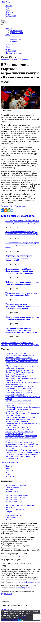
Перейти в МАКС (8, 609)
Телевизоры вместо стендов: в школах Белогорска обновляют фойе (21, 294)
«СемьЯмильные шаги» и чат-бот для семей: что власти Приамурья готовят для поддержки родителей (22, 409)
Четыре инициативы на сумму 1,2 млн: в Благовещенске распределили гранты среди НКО (20, 344)
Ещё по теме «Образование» (18, 215)
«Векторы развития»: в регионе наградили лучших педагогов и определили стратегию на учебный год (21, 330)
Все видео (14, 37)
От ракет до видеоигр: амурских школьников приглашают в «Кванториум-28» (18, 258)
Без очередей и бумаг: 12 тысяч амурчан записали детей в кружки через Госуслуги (22, 222)
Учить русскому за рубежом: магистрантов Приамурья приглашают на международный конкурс (21, 306)
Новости (8, 6)
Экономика (9, 520)
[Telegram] (11, 210)
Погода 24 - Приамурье (14, 509)
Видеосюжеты (15, 39)
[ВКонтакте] (2, 210)
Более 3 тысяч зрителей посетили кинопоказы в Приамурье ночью (18, 429)
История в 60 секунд (13, 491)
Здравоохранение (12, 487)
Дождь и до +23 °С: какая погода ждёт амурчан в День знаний (20, 373)
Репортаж (9, 512)
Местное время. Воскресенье (16, 495)
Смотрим (9, 12)
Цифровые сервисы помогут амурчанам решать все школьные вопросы (22, 283)
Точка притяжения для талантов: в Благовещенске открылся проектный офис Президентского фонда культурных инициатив (21, 445)
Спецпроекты (10, 517)
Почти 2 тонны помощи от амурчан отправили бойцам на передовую (19, 387)
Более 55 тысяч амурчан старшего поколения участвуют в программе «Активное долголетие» (18, 393)
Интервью (9, 489)
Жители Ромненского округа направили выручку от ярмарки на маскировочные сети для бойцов (21, 438)
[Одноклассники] (5, 210)
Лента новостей (16, 31)
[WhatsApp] (8, 210)
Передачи (13, 41)
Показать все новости (9, 462)
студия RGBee (6, 594)
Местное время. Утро (13, 499)
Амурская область (8, 206)
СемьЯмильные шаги (13, 515)
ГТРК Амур (5, 2)
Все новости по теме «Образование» (15, 59)
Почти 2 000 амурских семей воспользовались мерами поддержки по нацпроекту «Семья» (20, 378)
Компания (9, 14)
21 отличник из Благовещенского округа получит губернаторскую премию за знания (22, 245)
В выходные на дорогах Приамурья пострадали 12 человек (19, 433)
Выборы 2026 (10, 16)
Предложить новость (13, 53)
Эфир (7, 10)
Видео (7, 8)
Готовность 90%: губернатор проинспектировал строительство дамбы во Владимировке (22, 423)
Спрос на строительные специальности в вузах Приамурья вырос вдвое (22, 318)
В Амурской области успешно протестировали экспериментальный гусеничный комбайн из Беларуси (19, 356)
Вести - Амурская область (15, 485)
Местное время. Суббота (15, 497)
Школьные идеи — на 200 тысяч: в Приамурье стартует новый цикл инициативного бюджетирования (20, 271)
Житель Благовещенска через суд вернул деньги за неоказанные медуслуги (21, 418)
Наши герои (10, 507)
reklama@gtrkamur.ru (24, 588)
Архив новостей (16, 33)
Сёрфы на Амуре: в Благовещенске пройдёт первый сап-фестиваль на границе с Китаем (22, 451)
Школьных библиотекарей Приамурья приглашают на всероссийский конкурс (21, 233)
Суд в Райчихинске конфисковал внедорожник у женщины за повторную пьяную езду (21, 403)
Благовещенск (20, 206)
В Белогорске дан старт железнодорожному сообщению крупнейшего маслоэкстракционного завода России (22, 368)
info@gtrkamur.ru (22, 556)
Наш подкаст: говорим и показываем (19, 505)
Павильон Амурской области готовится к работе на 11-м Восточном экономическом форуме (21, 362)
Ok (19, 620)
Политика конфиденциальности (27, 582)
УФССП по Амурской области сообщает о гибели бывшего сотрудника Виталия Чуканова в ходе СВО (21, 456)
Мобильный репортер (13, 501)
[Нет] (22, 620)
